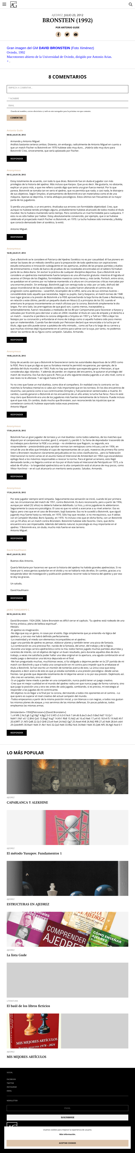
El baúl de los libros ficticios (28, 1006)
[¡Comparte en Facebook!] (58, 34)
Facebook (11, 1079)
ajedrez (10, 797)
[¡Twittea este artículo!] (67, 34)
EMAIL (9, 1091)
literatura (12, 1001)
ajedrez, (57, 15)
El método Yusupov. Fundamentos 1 (34, 853)
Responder (16, 158)
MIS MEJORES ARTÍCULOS (26, 1057)
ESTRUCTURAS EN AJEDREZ (28, 904)
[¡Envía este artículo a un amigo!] (75, 34)
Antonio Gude (70, 27)
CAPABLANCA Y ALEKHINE (27, 802)
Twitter (10, 1083)
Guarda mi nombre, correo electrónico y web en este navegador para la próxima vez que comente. (51, 111)
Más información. (67, 1134)
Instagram (12, 1087)
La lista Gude (17, 955)
